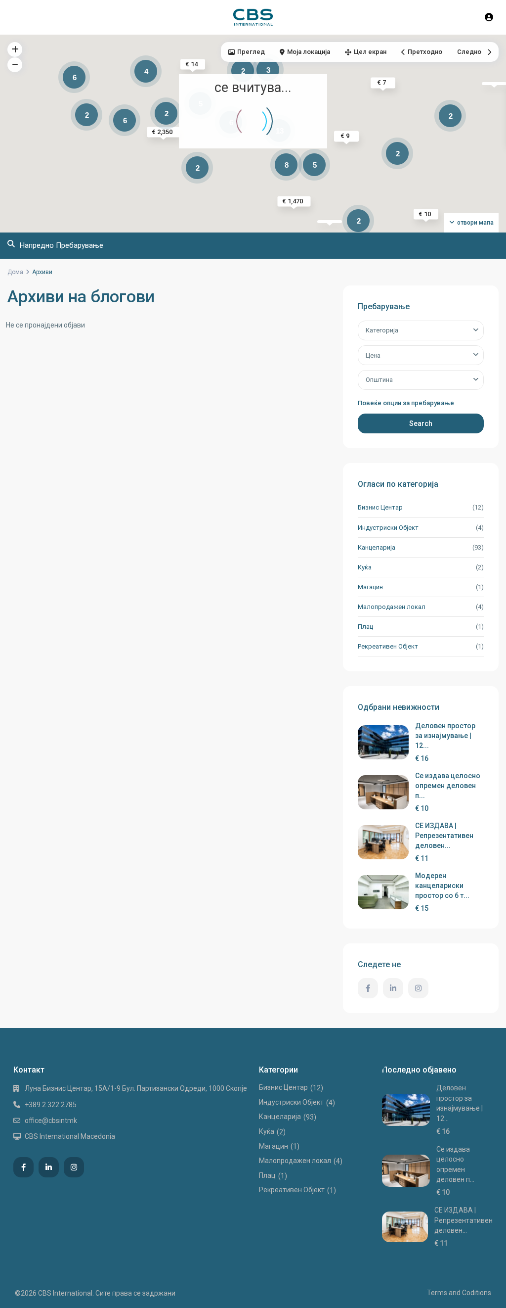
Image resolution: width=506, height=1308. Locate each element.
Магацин (370, 587)
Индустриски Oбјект (388, 527)
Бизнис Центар (380, 507)
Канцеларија (376, 547)
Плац (365, 626)
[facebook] (368, 988)
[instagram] (418, 988)
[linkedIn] (393, 988)
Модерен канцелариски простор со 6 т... (442, 885)
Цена (373, 355)
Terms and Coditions (459, 1293)
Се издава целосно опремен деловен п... (447, 785)
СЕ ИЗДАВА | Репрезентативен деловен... (444, 835)
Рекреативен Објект (388, 646)
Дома (15, 272)
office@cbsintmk (51, 1120)
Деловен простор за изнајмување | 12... (445, 735)
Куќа (365, 567)
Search (420, 423)
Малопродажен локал (391, 606)
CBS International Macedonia (70, 1136)
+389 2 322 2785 (51, 1105)
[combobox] (421, 330)
